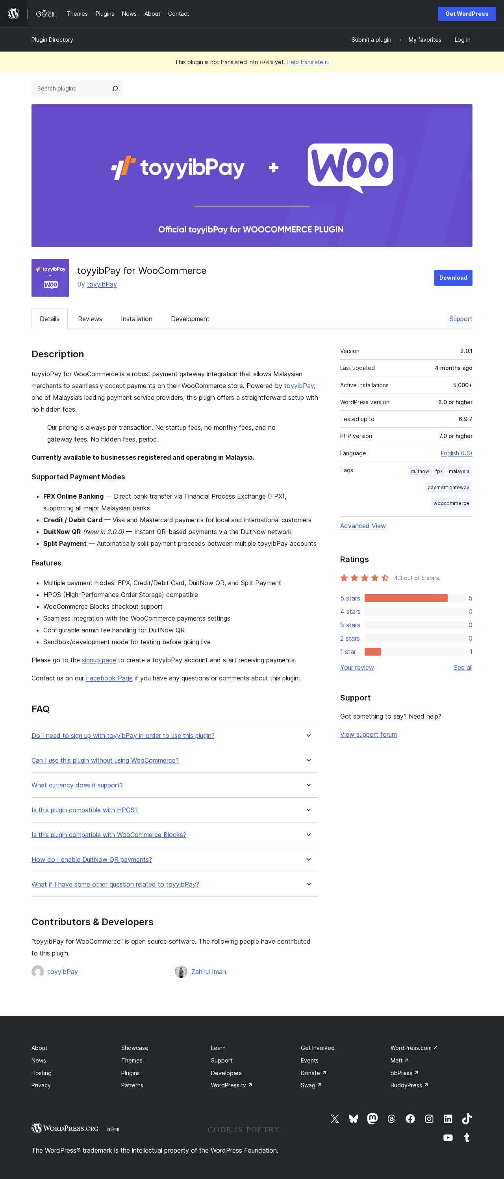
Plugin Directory (52, 39)
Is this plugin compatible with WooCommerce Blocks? (109, 835)
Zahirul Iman (208, 972)
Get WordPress (467, 13)
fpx (439, 471)
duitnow (420, 471)
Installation (136, 319)
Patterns (132, 1085)
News (39, 1060)
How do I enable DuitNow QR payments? (92, 859)
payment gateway (448, 487)
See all (463, 667)
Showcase (134, 1047)
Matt (400, 1060)
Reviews (90, 319)
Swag (311, 1085)
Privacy (41, 1085)
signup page (99, 660)
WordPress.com (414, 1047)
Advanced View (363, 526)
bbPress (405, 1073)
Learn (218, 1047)
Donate (314, 1073)
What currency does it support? (77, 785)
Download (453, 277)
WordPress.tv (232, 1085)
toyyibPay (102, 284)
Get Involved (318, 1047)
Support (461, 319)
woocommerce (451, 503)
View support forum (368, 734)
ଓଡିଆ (113, 1129)
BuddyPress (410, 1085)
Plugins (130, 1073)
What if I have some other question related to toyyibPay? (115, 884)
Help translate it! (308, 62)
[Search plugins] (115, 88)
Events (310, 1060)
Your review (357, 667)
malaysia (459, 471)
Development (190, 319)
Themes (132, 1060)
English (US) (456, 453)
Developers (226, 1073)
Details (49, 319)
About (39, 1047)
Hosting (42, 1073)
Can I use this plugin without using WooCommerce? (105, 760)
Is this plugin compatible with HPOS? (85, 810)
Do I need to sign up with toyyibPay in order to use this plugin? (123, 735)
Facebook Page (109, 678)
